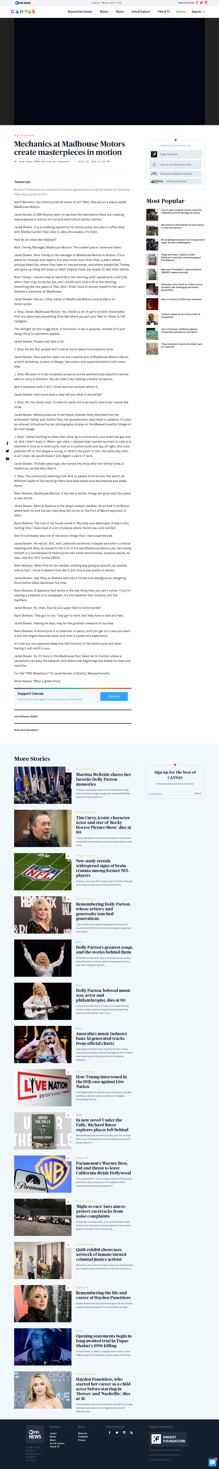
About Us (82, 1434)
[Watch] (43, 785)
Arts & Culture (141, 11)
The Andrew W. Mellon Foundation (165, 1450)
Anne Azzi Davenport (58, 162)
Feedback (83, 1437)
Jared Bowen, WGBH (29, 162)
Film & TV (164, 11)
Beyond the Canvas (80, 11)
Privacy (81, 1440)
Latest (53, 1434)
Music (120, 11)
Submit (198, 793)
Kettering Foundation (159, 1460)
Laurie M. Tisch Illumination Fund (164, 1455)
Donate (180, 11)
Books (104, 11)
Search (196, 11)
